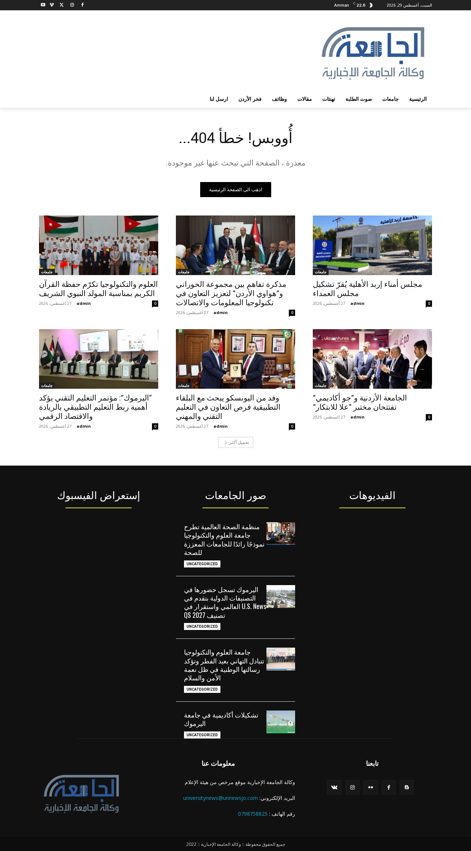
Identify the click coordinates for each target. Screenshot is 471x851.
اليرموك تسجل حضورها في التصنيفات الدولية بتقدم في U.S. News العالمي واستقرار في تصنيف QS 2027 (225, 602)
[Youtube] (43, 5)
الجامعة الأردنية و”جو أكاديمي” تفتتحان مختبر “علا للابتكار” (360, 403)
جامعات (320, 271)
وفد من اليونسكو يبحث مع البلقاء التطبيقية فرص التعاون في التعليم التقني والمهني (228, 407)
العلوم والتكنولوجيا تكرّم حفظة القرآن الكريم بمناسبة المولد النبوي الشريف (98, 289)
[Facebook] (82, 5)
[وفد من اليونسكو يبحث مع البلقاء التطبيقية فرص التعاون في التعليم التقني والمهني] (235, 359)
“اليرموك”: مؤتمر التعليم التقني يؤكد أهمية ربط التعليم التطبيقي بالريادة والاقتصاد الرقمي (95, 407)
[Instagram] (72, 5)
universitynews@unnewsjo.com (220, 797)
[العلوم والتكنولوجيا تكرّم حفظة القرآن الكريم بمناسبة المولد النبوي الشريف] (98, 245)
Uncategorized (202, 564)
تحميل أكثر (239, 442)
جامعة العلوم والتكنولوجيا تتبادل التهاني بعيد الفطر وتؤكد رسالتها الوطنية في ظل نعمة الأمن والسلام (224, 664)
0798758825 (253, 813)
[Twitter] (62, 5)
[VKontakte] (334, 787)
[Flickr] (370, 787)
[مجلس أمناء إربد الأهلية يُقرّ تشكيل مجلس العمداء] (372, 245)
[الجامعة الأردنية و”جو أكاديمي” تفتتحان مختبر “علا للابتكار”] (372, 359)
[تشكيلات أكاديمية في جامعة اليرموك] (280, 722)
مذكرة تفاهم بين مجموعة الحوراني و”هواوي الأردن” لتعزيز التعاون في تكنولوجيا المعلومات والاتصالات (231, 293)
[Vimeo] (51, 5)
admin (357, 303)
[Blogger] (407, 787)
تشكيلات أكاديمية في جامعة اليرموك (221, 719)
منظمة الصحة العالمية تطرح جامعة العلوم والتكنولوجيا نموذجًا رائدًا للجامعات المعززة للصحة (224, 539)
